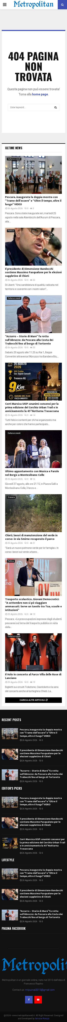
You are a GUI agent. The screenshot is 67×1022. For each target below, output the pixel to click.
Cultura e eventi (14, 159)
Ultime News (13, 148)
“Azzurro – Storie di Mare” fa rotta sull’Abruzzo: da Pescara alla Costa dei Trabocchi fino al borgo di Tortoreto (29, 340)
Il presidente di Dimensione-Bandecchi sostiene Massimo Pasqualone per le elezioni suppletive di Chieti (33, 273)
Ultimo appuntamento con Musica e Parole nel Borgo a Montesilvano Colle (32, 473)
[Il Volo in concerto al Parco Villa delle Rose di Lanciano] (33, 652)
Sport (10, 366)
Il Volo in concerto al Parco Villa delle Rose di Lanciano (33, 676)
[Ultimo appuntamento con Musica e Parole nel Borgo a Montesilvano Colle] (33, 449)
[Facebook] (29, 999)
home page (40, 94)
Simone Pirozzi (42, 1018)
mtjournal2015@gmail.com (40, 989)
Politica (11, 231)
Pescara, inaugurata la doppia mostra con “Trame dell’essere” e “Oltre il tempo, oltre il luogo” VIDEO (33, 201)
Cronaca (11, 497)
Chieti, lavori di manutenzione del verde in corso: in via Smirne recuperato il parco (31, 537)
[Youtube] (38, 999)
